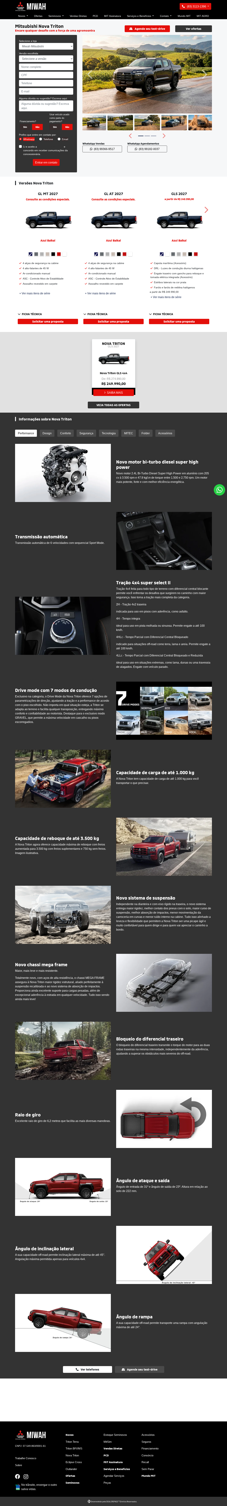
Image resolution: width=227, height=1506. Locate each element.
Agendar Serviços (114, 1475)
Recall (145, 1462)
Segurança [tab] (86, 433)
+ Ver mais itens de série (34, 293)
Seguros (146, 1441)
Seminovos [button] (55, 16)
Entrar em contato (46, 162)
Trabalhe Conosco (25, 1458)
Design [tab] (47, 433)
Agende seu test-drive (149, 28)
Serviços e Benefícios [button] (139, 16)
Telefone (48, 139)
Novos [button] (22, 16)
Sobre (18, 1465)
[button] (90, 74)
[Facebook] (19, 1477)
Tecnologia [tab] (109, 433)
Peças (107, 1482)
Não (37, 127)
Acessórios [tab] (165, 433)
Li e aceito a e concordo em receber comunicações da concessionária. (45, 150)
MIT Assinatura (112, 16)
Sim (25, 127)
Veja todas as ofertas (113, 405)
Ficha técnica (32, 314)
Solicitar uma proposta (47, 321)
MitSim (108, 1441)
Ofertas (38, 16)
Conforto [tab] (65, 433)
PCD (95, 16)
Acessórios (148, 1434)
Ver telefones (89, 1369)
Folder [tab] (146, 433)
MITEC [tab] (128, 433)
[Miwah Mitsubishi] (31, 6)
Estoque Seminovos (115, 1434)
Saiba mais (115, 393)
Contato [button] (165, 16)
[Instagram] (28, 1477)
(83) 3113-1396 (196, 6)
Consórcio (147, 1455)
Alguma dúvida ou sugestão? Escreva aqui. (43, 98)
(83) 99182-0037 (149, 149)
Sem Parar (148, 1469)
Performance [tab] (26, 433)
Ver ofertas (193, 28)
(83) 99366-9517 (104, 149)
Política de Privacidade (50, 146)
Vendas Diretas (78, 16)
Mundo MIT (184, 16)
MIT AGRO (203, 16)
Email (65, 139)
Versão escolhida (28, 53)
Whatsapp (29, 139)
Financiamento (150, 1448)
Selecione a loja (28, 41)
